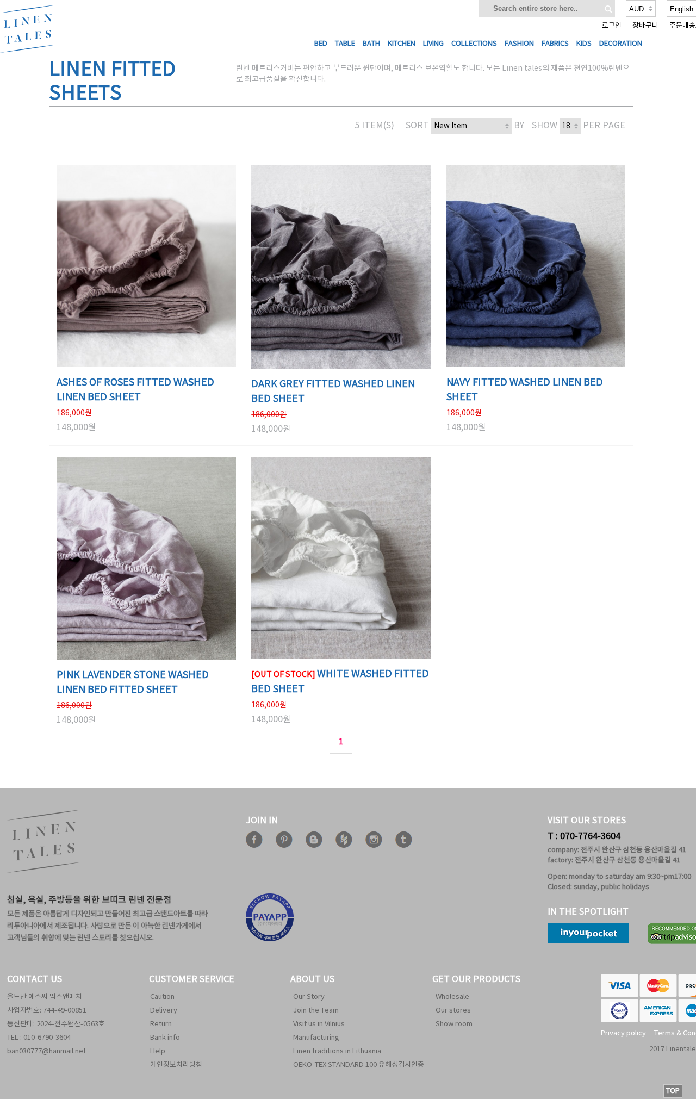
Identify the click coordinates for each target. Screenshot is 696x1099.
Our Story (309, 997)
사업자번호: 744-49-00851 (46, 1011)
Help (157, 1051)
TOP (673, 1091)
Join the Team (316, 1011)
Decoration (620, 44)
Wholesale (452, 997)
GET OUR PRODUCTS (476, 979)
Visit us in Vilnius (319, 1024)
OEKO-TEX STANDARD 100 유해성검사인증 (358, 1065)
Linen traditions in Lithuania (337, 1051)
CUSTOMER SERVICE (191, 979)
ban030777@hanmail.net (46, 1051)
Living (433, 44)
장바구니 (645, 26)
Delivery (163, 1011)
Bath (371, 44)
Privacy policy (623, 1033)
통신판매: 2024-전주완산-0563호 (56, 1024)
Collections (474, 44)
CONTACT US (34, 979)
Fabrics (555, 44)
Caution (162, 997)
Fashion (519, 44)
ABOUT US (312, 979)
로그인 (612, 26)
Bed (320, 44)
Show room (454, 1024)
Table (345, 44)
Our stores (453, 1011)
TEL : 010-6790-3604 (39, 1038)
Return (161, 1024)
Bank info (165, 1038)
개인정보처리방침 (176, 1065)
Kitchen (401, 44)
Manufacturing (316, 1038)
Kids (584, 44)
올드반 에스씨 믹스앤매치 (44, 997)
